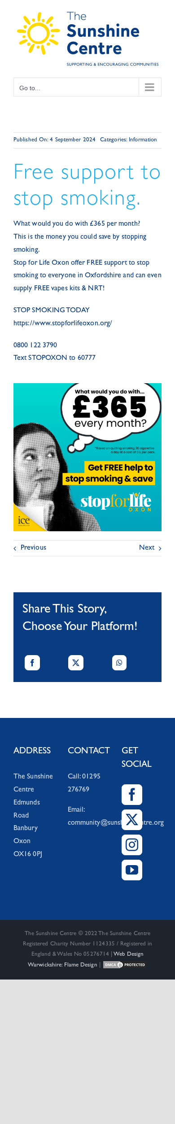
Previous (33, 548)
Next (146, 548)
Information (143, 140)
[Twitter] (132, 819)
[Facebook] (32, 663)
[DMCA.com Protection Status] (124, 965)
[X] (76, 663)
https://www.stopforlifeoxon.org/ (62, 324)
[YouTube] (132, 870)
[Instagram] (132, 845)
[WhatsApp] (119, 663)
